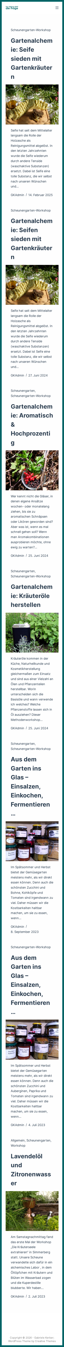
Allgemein (18, 1140)
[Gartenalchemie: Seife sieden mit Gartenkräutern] (32, 104)
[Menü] (57, 7)
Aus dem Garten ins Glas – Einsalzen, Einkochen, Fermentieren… (30, 786)
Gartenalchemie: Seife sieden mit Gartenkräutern (32, 58)
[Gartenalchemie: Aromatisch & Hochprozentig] (32, 470)
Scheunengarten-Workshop (31, 30)
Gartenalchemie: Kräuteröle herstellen (32, 595)
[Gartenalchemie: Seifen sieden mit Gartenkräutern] (32, 285)
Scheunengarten (23, 390)
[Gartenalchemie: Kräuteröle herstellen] (32, 633)
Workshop (18, 1145)
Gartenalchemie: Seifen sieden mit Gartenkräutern (32, 238)
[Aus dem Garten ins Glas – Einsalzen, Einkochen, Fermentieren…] (32, 841)
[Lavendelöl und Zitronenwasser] (32, 1211)
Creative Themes (45, 1341)
